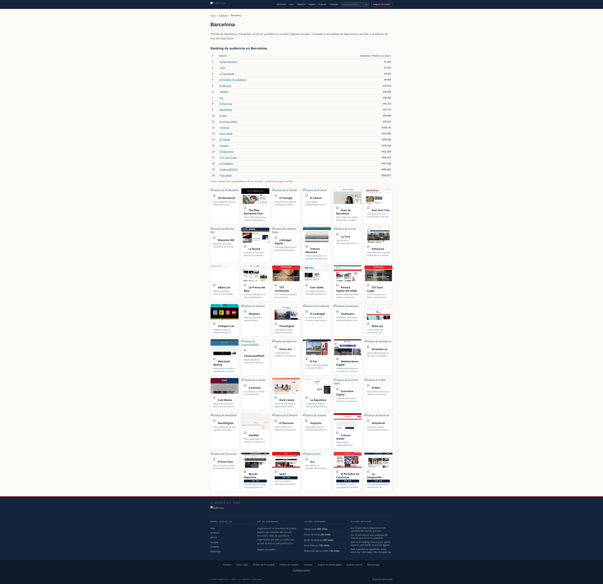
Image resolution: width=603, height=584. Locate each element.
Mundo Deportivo (228, 61)
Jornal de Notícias (313, 539)
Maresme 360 (225, 240)
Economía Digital (228, 121)
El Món (223, 115)
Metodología (373, 565)
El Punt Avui (226, 103)
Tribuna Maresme (312, 250)
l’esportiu (224, 145)
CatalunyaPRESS (229, 169)
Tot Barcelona (227, 151)
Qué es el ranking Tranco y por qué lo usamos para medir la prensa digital (370, 543)
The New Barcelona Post (253, 211)
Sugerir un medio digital (329, 565)
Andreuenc (347, 314)
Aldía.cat (377, 326)
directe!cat (378, 423)
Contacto (308, 565)
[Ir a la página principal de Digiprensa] (224, 4)
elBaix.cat (223, 287)
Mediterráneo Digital (347, 363)
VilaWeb (224, 91)
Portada (227, 565)
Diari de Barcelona (343, 211)
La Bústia (254, 249)
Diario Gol (285, 349)
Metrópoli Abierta (221, 363)
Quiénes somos (354, 565)
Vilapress (254, 314)
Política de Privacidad (263, 565)
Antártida (215, 551)
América (301, 4)
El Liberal (316, 198)
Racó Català (226, 133)
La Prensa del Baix (254, 289)
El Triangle (225, 139)
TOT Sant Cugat (228, 157)
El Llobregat (317, 314)
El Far (313, 361)
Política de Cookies (289, 565)
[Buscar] (366, 4)
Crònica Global (343, 437)
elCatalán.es (379, 349)
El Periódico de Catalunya (233, 79)
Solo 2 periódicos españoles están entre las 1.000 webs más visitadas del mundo (371, 551)
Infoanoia (377, 249)
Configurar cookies (301, 570)
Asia (291, 4)
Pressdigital (225, 175)
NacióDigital (226, 109)
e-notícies (225, 127)
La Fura (345, 236)
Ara (221, 97)
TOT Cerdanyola (282, 289)
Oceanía (334, 4)
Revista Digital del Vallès (346, 289)
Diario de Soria (312, 534)
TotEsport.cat (225, 326)
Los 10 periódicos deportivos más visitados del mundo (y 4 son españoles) (368, 530)
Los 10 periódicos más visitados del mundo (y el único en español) (369, 536)
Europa (322, 4)
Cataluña (223, 15)
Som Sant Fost (380, 210)
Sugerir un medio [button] (382, 4)
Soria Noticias (311, 545)
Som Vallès (317, 287)
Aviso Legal (242, 565)
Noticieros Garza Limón (316, 550)
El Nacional (225, 85)
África (312, 4)
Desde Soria (310, 528)
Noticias (281, 4)
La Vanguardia (227, 73)
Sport (222, 67)
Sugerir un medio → (267, 549)
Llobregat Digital (283, 241)
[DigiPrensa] (225, 508)
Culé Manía (224, 400)
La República (226, 163)
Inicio (213, 15)
